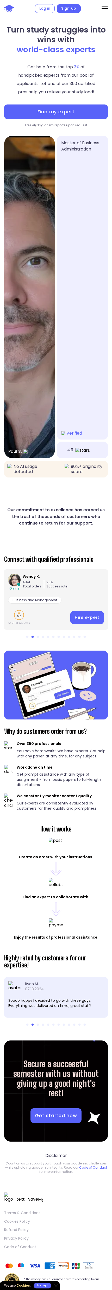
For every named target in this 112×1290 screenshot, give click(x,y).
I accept (42, 1285)
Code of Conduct (93, 1167)
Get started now (56, 1115)
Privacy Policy (16, 1238)
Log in (44, 8)
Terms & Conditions (22, 1212)
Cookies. (23, 1285)
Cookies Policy (17, 1221)
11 (79, 637)
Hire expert (87, 617)
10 (74, 637)
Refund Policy (16, 1229)
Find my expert (56, 111)
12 (84, 637)
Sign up (68, 8)
